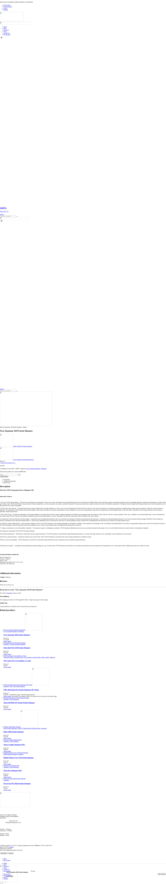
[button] (2, 214)
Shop (4, 28)
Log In (5, 8)
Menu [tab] (5, 858)
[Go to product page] (84, 622)
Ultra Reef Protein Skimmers (17, 644)
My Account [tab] (6, 860)
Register (5, 9)
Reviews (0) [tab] (6, 482)
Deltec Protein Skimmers (10, 728)
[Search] (17, 216)
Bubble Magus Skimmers (10, 754)
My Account (6, 5)
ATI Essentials (28, 657)
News (5, 31)
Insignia (11, 847)
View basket (4, 853)
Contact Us (6, 33)
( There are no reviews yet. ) (7, 463)
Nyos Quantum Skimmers (33, 468)
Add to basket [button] (7, 641)
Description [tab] (6, 479)
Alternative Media (8, 657)
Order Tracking (7, 6)
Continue (11, 853)
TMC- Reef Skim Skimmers (17, 686)
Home (5, 27)
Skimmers (44, 468)
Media (47, 657)
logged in (9, 593)
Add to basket (161, 874)
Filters (43, 657)
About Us (6, 30)
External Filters (36, 657)
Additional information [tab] (9, 481)
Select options (7, 696)
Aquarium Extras (18, 657)
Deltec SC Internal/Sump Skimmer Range (29, 728)
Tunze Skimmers (14, 699)
